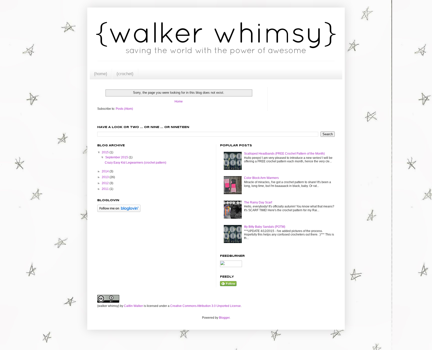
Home (178, 101)
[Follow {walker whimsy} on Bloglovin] (118, 211)
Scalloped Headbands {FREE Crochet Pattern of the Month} (284, 153)
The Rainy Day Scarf (258, 202)
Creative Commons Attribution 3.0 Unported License (205, 306)
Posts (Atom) (124, 108)
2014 (106, 171)
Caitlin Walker (133, 306)
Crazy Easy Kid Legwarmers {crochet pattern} (135, 162)
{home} (100, 73)
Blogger (224, 317)
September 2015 (117, 157)
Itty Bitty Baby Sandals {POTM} (264, 226)
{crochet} (125, 73)
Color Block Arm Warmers (261, 178)
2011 (106, 189)
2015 (106, 152)
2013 (106, 177)
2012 (106, 183)
